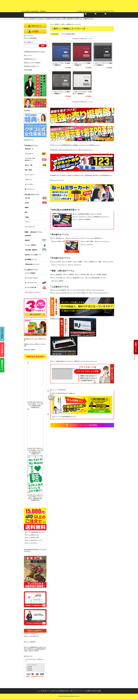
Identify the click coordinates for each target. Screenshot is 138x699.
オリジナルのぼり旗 (30, 287)
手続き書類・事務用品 (31, 250)
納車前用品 (28, 235)
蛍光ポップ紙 (28, 165)
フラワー (27, 222)
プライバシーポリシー (79, 691)
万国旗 (27, 217)
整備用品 (27, 240)
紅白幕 (27, 202)
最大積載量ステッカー (31, 259)
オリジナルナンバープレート (33, 292)
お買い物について (46, 691)
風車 (26, 212)
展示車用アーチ (29, 149)
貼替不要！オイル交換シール (33, 254)
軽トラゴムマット (30, 189)
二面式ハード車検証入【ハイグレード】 (71, 24)
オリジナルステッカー (31, 282)
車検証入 (57, 24)
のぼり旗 (27, 198)
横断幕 (27, 207)
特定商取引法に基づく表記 (66, 691)
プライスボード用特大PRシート (30, 159)
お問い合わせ (54, 691)
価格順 (68, 34)
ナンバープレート (30, 174)
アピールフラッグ (30, 226)
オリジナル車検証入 (30, 273)
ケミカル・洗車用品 (30, 245)
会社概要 (88, 691)
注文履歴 (98, 691)
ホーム (52, 24)
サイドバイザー (29, 184)
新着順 (73, 34)
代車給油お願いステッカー (32, 264)
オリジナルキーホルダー (31, 278)
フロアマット (28, 179)
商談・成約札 (28, 170)
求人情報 (93, 691)
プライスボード (29, 153)
